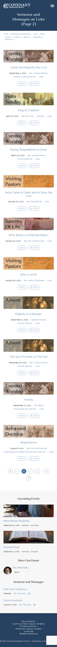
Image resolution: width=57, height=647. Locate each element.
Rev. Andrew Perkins (38, 73)
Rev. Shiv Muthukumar (34, 241)
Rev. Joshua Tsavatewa (34, 280)
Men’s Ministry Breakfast (16, 521)
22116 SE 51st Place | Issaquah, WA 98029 (28, 624)
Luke (35, 34)
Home (5, 34)
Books (26, 37)
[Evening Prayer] (28, 542)
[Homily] (28, 393)
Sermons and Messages (20, 34)
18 (46, 471)
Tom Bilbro (39, 405)
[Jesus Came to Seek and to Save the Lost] (28, 186)
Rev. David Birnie (34, 201)
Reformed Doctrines (28, 452)
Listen (35, 83)
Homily (28, 399)
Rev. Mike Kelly (21, 567)
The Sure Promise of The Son (28, 356)
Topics (8, 37)
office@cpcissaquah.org (28, 634)
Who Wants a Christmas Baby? (28, 235)
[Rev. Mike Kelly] (7, 573)
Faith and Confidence (15, 589)
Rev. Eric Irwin (27, 116)
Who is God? (28, 274)
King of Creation (28, 110)
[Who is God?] (28, 268)
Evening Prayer (11, 547)
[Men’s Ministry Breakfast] (28, 515)
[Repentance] (28, 436)
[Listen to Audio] (29, 594)
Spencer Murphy (38, 320)
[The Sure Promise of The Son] (28, 350)
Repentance (29, 442)
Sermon (40, 116)
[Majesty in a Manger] (28, 307)
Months (8, 39)
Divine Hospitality (12, 600)
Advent (17, 77)
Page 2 (42, 34)
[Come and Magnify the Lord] (28, 60)
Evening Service (28, 77)
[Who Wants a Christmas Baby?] (28, 228)
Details (22, 83)
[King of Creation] (28, 103)
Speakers (37, 37)
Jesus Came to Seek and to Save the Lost (28, 194)
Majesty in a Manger (28, 314)
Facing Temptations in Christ (28, 149)
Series (17, 37)
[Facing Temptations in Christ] (28, 143)
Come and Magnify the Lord (28, 67)
